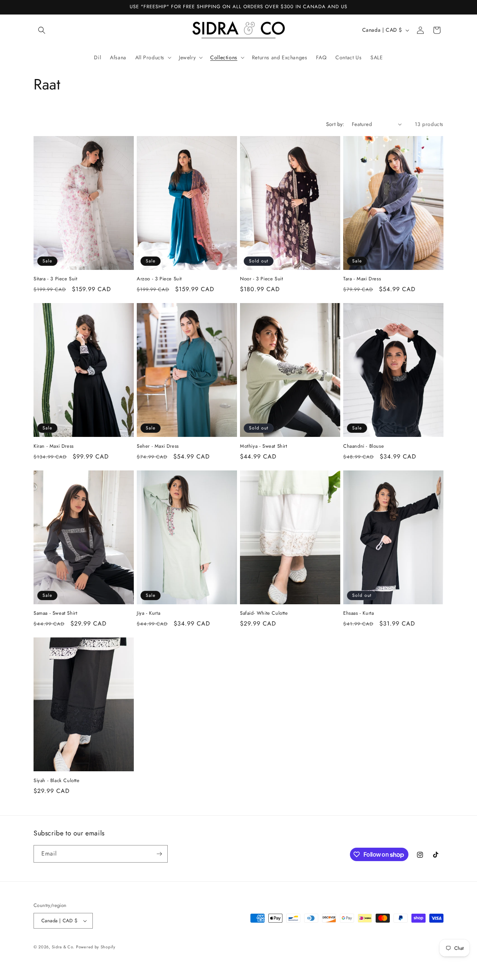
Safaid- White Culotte (264, 613)
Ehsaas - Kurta (358, 613)
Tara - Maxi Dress (362, 279)
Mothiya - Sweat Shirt (263, 446)
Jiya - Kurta (148, 613)
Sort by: (335, 124)
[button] (42, 30)
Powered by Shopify (96, 947)
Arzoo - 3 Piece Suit (159, 279)
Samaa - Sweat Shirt (55, 613)
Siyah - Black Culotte (57, 781)
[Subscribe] (159, 854)
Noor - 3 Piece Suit (261, 279)
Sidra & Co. (63, 947)
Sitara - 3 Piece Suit (56, 279)
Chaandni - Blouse (363, 446)
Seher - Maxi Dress (158, 446)
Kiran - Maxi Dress (54, 446)
